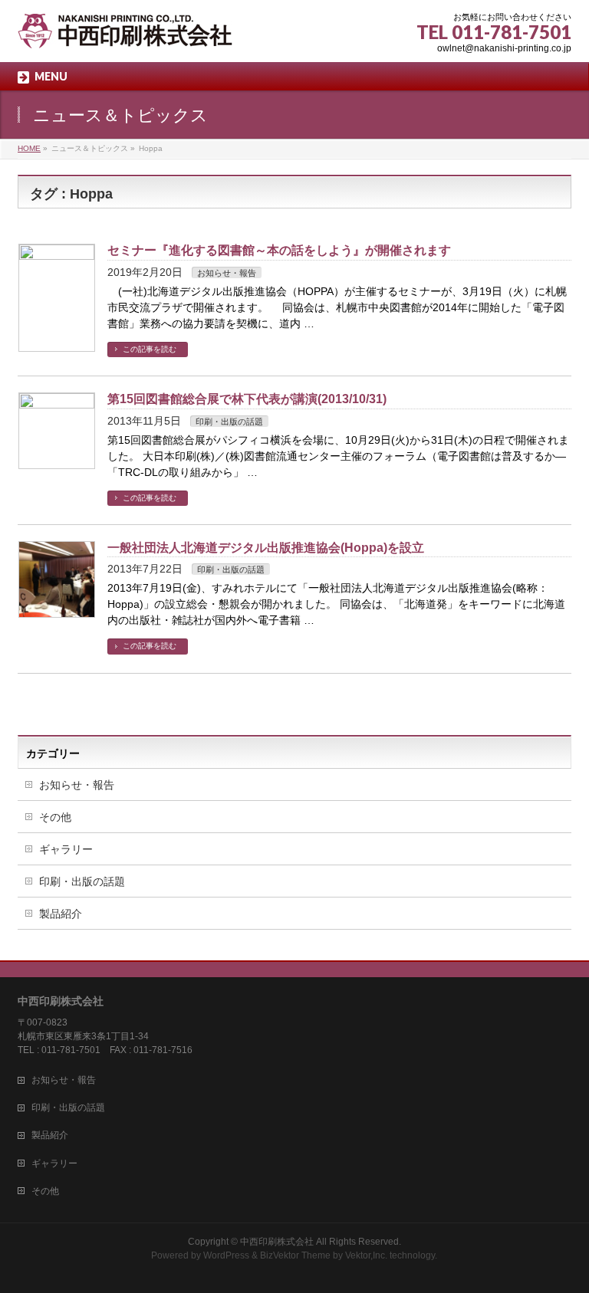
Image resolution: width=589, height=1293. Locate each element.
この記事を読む (149, 349)
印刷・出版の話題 (229, 421)
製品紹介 (60, 913)
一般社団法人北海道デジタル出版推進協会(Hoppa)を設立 (265, 547)
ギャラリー (66, 849)
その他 (55, 817)
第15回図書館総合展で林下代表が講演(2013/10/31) (247, 398)
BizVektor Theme (295, 1255)
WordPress (226, 1255)
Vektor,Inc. (366, 1255)
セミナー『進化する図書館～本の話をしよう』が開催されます (279, 250)
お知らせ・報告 (226, 272)
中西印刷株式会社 (277, 1241)
